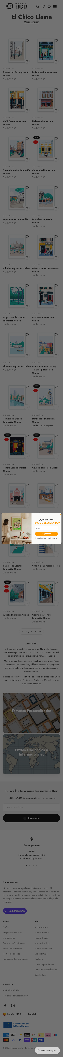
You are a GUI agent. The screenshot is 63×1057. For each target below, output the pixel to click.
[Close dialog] (60, 514)
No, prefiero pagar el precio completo (46, 538)
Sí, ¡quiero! (46, 534)
